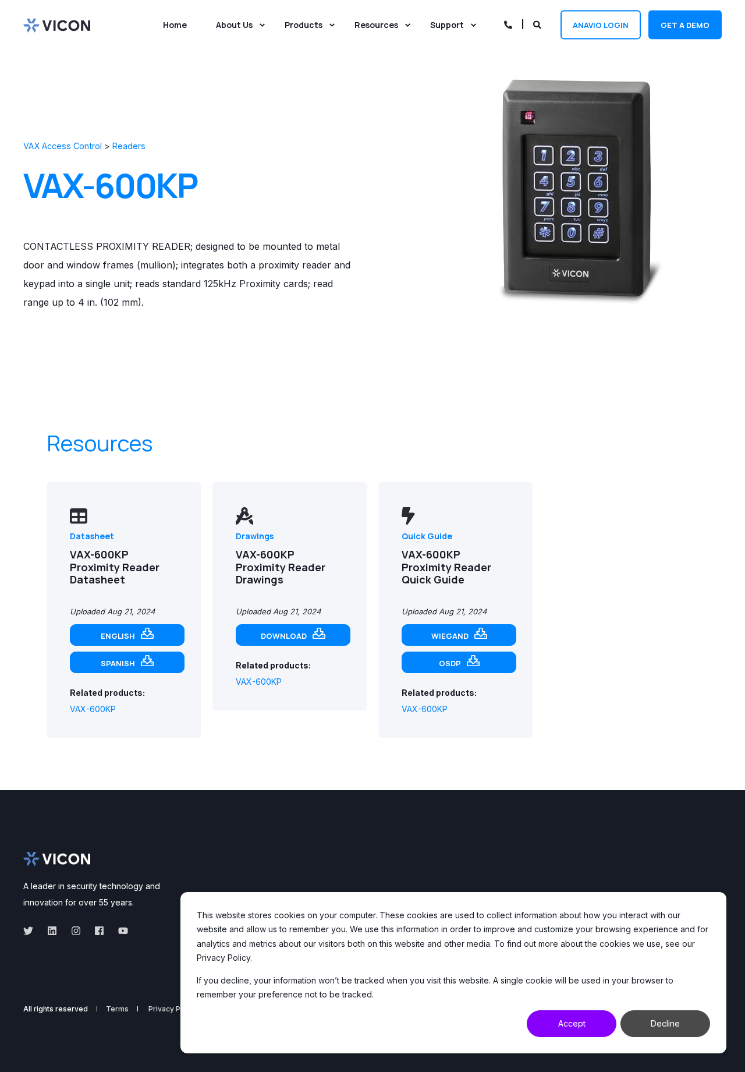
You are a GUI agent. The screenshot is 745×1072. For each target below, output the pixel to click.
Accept (572, 1023)
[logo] (56, 858)
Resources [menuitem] (376, 24)
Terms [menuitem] (117, 1009)
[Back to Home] (56, 24)
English (118, 636)
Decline (665, 1023)
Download (284, 636)
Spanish (118, 663)
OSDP (450, 663)
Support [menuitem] (447, 24)
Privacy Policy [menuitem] (172, 1009)
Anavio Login (601, 24)
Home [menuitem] (175, 24)
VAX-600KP (93, 709)
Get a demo (685, 24)
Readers (129, 146)
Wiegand (450, 636)
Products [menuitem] (303, 24)
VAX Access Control (62, 146)
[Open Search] (538, 24)
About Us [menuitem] (234, 24)
